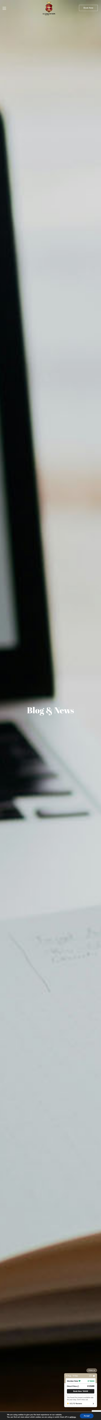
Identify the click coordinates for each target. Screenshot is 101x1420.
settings (72, 1417)
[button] (88, 8)
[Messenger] (90, 1376)
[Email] (94, 1376)
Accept (87, 1416)
